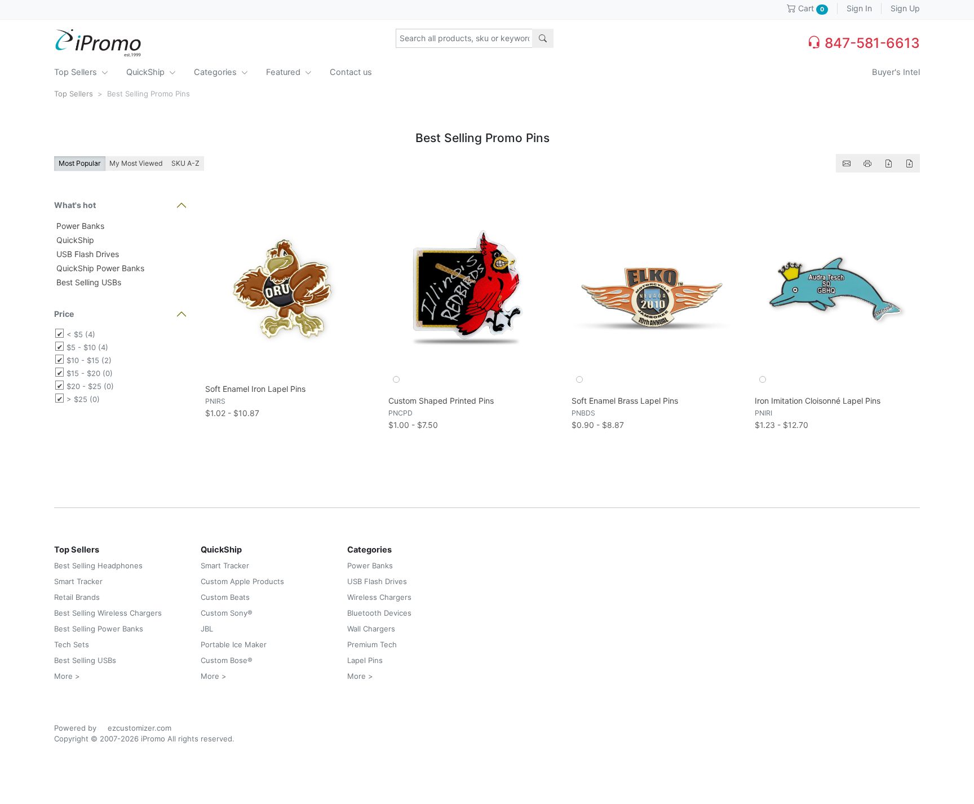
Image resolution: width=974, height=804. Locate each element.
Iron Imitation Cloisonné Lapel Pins (817, 400)
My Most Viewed (136, 163)
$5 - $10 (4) (87, 347)
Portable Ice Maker (234, 644)
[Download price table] (888, 163)
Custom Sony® (227, 612)
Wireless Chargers (379, 597)
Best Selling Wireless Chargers (108, 612)
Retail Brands (77, 597)
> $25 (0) (83, 399)
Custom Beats (225, 597)
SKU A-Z (185, 163)
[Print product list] (867, 163)
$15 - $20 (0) (90, 373)
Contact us (351, 72)
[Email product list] (846, 163)
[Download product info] (909, 163)
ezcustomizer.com (139, 727)
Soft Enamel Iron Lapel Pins (255, 389)
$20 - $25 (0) (90, 386)
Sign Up (905, 8)
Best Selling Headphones (98, 565)
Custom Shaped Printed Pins (441, 400)
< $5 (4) (81, 334)
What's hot (75, 205)
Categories (216, 72)
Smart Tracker (78, 581)
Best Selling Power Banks (98, 628)
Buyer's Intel (896, 72)
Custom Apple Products (242, 581)
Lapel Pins (365, 660)
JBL (207, 628)
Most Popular (80, 163)
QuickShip (146, 72)
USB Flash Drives (86, 254)
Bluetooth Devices (379, 612)
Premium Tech (372, 644)
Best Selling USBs (87, 282)
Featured (284, 72)
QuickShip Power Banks (99, 268)
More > (67, 676)
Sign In (859, 8)
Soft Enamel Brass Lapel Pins (625, 400)
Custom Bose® (227, 660)
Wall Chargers (371, 628)
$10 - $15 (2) (89, 360)
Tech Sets (71, 644)
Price (64, 314)
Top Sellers (76, 72)
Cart (810, 8)
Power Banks (79, 226)
